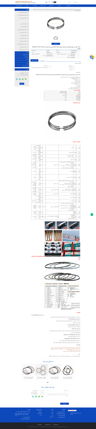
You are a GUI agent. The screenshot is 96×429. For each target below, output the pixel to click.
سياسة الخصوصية (48, 424)
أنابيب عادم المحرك (24, 38)
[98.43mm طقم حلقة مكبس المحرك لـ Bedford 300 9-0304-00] (28, 370)
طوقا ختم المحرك (25, 26)
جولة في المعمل (43, 5)
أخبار (28, 61)
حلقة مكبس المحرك (61, 417)
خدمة (52, 415)
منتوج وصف (42, 60)
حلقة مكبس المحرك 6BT (76, 356)
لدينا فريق (51, 416)
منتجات (27, 5)
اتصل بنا (59, 5)
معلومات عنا (35, 5)
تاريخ (52, 413)
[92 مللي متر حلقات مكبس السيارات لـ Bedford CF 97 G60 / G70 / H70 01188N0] (41, 370)
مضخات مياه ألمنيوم (24, 41)
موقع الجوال (40, 424)
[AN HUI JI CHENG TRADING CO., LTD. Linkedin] (46, 2)
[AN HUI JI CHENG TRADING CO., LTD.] (25, 79)
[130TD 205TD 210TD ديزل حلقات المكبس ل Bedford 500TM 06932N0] (68, 370)
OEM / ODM (39, 413)
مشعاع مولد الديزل (24, 35)
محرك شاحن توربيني (24, 32)
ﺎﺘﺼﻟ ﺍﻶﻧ (56, 43)
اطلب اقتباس (68, 5)
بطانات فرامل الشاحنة (24, 49)
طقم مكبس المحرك (61, 415)
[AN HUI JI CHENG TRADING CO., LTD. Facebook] (52, 2)
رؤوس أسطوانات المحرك (23, 15)
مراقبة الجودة (51, 5)
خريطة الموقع (56, 424)
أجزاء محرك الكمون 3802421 (54, 356)
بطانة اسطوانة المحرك (24, 12)
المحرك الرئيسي (25, 23)
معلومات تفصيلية (34, 60)
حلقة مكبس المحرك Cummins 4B (65, 356)
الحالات (27, 63)
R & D (41, 415)
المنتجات (27, 9)
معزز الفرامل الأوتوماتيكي (23, 29)
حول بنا (27, 52)
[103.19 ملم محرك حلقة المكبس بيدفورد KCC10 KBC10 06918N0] (54, 370)
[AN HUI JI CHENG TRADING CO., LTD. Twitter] (49, 2)
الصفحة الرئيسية (18, 5)
